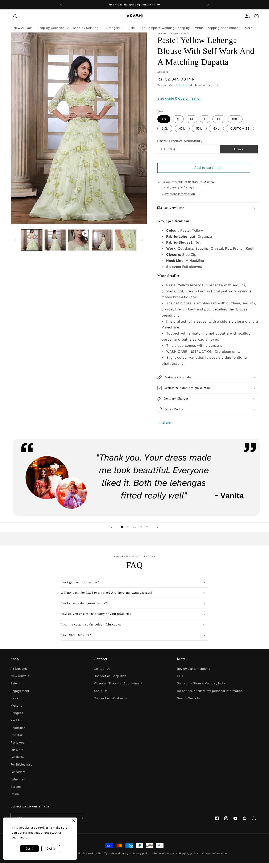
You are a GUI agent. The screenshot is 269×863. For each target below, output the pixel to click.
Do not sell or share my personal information (210, 691)
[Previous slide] (111, 527)
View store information (178, 194)
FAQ (180, 676)
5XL (199, 128)
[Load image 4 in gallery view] (126, 240)
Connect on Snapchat (110, 676)
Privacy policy (141, 853)
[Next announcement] (208, 4)
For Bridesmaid (22, 764)
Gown (15, 794)
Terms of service (164, 853)
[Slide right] (142, 240)
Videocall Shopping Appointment (118, 683)
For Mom (17, 749)
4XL (182, 128)
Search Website (188, 698)
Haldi (14, 698)
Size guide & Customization (179, 98)
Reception (18, 727)
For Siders (18, 772)
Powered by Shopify (94, 853)
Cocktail (17, 735)
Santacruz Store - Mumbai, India (201, 683)
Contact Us (102, 668)
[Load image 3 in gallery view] (102, 240)
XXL (235, 119)
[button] (15, 16)
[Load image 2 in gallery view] (55, 240)
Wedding (17, 720)
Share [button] (166, 422)
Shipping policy (188, 853)
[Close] (74, 821)
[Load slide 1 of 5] (122, 527)
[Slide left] (15, 240)
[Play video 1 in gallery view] (78, 240)
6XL (216, 128)
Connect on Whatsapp (110, 698)
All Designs (19, 668)
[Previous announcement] (61, 4)
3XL (165, 128)
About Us (100, 691)
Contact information (214, 853)
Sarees (16, 786)
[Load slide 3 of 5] (134, 527)
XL (219, 119)
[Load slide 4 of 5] (141, 527)
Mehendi (17, 705)
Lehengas (18, 779)
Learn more (20, 837)
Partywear (18, 742)
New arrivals (20, 676)
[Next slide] (157, 527)
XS (164, 119)
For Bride (17, 757)
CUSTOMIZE (239, 128)
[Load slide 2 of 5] (128, 527)
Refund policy (119, 853)
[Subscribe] (81, 818)
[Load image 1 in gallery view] (31, 240)
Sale (14, 683)
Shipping (181, 85)
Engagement (20, 691)
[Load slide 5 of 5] (147, 527)
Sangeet (17, 713)
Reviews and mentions (193, 668)
